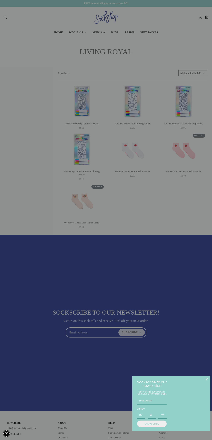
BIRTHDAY (141, 409)
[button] (6, 433)
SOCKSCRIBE (152, 423)
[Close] (206, 379)
